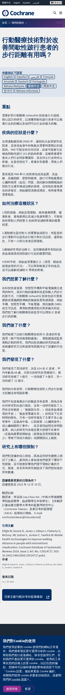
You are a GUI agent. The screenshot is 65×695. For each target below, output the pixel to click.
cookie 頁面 (19, 679)
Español (26, 2)
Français (48, 77)
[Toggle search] (54, 12)
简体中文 (49, 86)
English (17, 2)
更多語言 (58, 2)
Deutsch (23, 81)
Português (38, 81)
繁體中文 (6, 2)
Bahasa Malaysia (14, 86)
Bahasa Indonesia (27, 90)
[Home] (19, 13)
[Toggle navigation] (60, 12)
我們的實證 (18, 22)
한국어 (8, 90)
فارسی (36, 2)
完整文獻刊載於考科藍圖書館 (23, 596)
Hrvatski (9, 81)
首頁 (4, 22)
